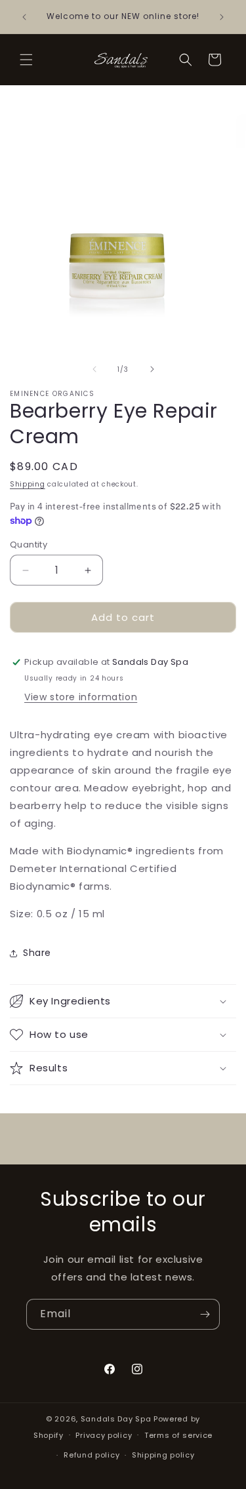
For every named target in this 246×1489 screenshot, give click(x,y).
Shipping (27, 484)
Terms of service (178, 1435)
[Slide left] (94, 369)
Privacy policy (103, 1435)
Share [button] (37, 952)
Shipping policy (163, 1455)
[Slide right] (152, 369)
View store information (80, 697)
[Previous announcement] (24, 17)
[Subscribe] (204, 1314)
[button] (26, 59)
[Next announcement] (221, 17)
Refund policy (91, 1455)
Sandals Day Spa (116, 1419)
